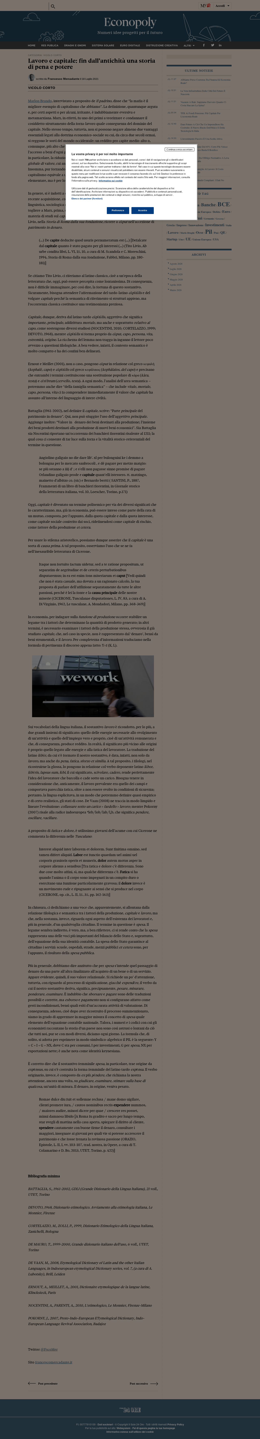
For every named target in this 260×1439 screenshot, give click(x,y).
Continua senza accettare (180, 149)
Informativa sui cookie (110, 180)
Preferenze (118, 210)
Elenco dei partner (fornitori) (87, 198)
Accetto (142, 210)
